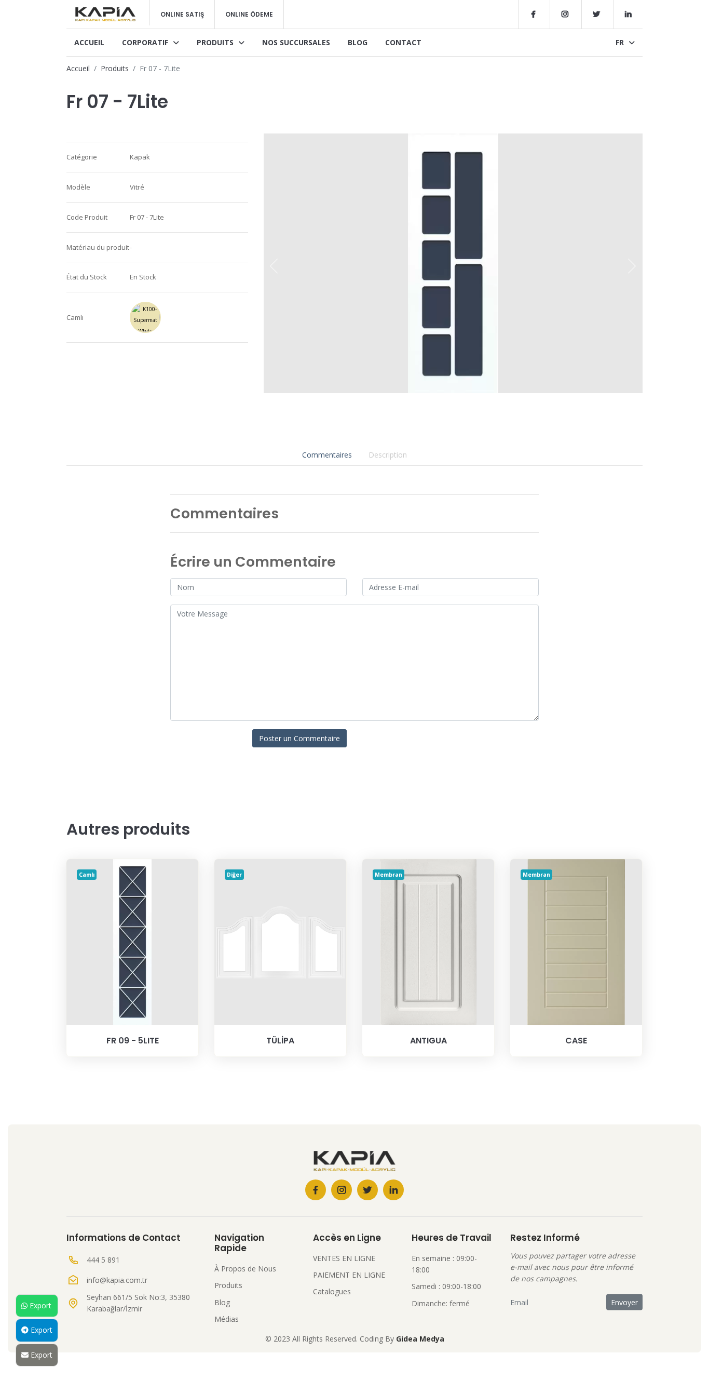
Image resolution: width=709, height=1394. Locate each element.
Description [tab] (388, 455)
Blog (357, 42)
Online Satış (182, 14)
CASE (576, 1041)
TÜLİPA (280, 1041)
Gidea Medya (420, 1339)
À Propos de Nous (245, 1269)
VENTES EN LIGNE (344, 1258)
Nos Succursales (296, 42)
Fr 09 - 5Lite (132, 1041)
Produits (216, 42)
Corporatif (146, 42)
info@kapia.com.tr (117, 1280)
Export (39, 1305)
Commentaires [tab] (327, 455)
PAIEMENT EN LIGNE (349, 1275)
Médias (226, 1319)
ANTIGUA (428, 1041)
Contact (403, 42)
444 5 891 (103, 1260)
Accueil (89, 42)
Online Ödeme (249, 14)
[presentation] (274, 265)
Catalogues (332, 1291)
